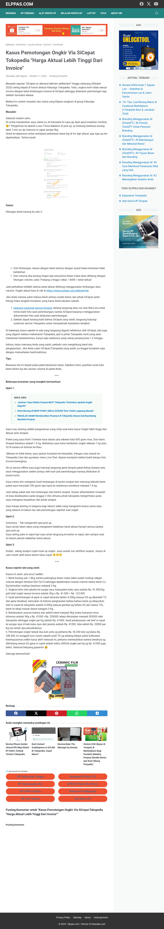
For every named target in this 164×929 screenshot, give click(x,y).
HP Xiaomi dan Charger (30, 776)
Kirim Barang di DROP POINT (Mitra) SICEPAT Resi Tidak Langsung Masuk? (55, 411)
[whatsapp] (77, 713)
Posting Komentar (58, 76)
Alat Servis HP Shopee (134, 201)
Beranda (11, 13)
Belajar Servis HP (71, 13)
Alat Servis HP (47, 13)
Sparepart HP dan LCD (83, 776)
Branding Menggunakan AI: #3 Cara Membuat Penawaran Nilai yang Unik (140, 166)
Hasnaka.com (98, 924)
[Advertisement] (56, 240)
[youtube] (156, 4)
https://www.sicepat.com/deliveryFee (67, 290)
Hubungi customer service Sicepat (32, 308)
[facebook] (141, 4)
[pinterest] (56, 713)
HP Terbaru (27, 13)
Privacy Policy (63, 917)
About (88, 917)
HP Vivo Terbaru (30, 798)
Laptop (91, 13)
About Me (116, 13)
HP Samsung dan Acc (30, 784)
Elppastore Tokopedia (134, 195)
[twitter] (149, 4)
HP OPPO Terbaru (30, 791)
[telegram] (97, 713)
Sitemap (77, 917)
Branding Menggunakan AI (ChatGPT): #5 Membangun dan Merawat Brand (138, 140)
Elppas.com (19, 4)
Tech (103, 13)
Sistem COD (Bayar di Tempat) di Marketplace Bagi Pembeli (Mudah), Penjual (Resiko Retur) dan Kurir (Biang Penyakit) (94, 754)
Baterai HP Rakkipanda (82, 791)
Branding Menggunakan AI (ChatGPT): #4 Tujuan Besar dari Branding (138, 153)
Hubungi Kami (101, 917)
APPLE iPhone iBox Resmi (82, 784)
